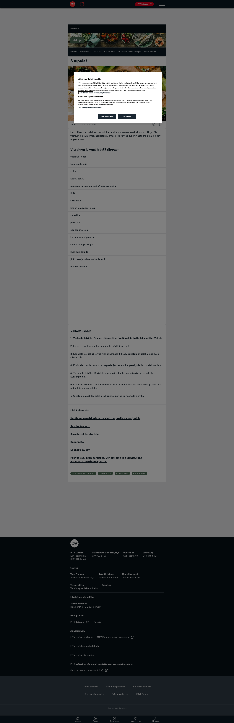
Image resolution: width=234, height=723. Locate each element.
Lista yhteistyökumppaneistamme (89, 107)
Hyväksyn (127, 116)
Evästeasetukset (107, 116)
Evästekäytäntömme (86, 93)
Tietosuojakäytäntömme (102, 93)
